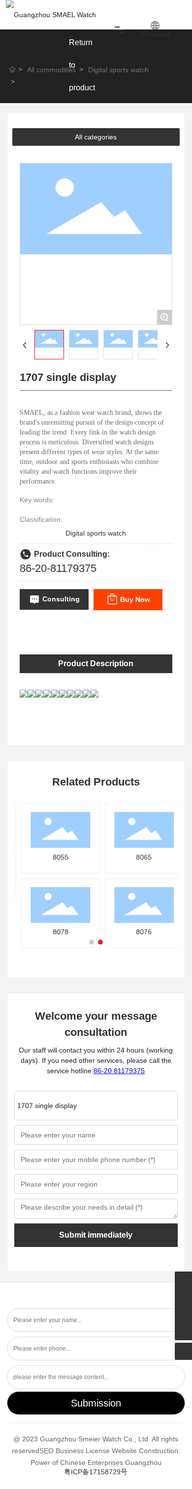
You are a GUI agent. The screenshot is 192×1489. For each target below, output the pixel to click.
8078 (57, 932)
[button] (91, 942)
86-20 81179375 (119, 1071)
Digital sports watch (118, 70)
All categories (96, 137)
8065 (141, 857)
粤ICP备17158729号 (96, 1472)
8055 (57, 857)
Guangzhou (143, 1462)
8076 (141, 932)
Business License (83, 1451)
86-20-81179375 (58, 568)
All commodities (51, 70)
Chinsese (155, 34)
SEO (46, 1451)
